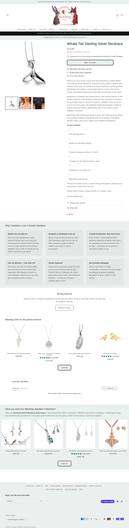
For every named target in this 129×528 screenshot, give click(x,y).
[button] (7, 15)
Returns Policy (64, 308)
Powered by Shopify (29, 527)
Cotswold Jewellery (17, 527)
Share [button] (71, 214)
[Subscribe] (40, 501)
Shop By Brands (71, 489)
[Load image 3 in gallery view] (38, 103)
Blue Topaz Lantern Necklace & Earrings (48, 451)
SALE (81, 489)
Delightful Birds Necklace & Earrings (16, 451)
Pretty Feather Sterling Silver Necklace (80, 353)
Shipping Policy (81, 486)
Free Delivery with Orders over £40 (81, 69)
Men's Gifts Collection (54, 489)
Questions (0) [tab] (24, 388)
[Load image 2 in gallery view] (25, 103)
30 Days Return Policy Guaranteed (80, 72)
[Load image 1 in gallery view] (11, 103)
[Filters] (104, 388)
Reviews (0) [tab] (16, 388)
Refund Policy (68, 486)
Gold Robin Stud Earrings (110, 353)
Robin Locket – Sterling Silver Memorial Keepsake (49, 354)
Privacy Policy (55, 486)
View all (64, 368)
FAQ (46, 486)
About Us (39, 486)
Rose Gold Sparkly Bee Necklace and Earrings (113, 451)
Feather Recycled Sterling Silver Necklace (19, 353)
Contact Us (30, 486)
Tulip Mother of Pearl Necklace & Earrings (80, 451)
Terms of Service (95, 486)
